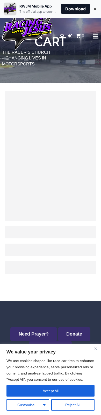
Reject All (72, 405)
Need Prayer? (34, 334)
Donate (74, 334)
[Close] (95, 348)
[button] (70, 36)
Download (75, 8)
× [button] (95, 9)
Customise (26, 405)
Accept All (51, 391)
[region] (50, 379)
